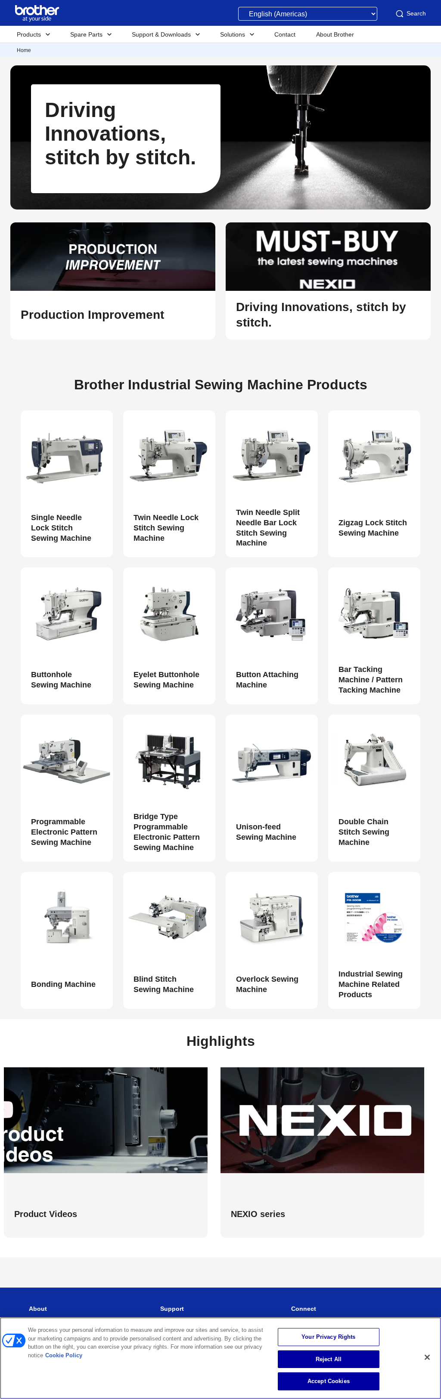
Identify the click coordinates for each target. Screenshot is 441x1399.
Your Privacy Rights (328, 1337)
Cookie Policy (63, 1355)
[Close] (427, 1357)
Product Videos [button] (45, 1214)
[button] (113, 315)
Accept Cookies (328, 1381)
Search (416, 13)
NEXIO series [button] (258, 1214)
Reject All (329, 1359)
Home (24, 50)
